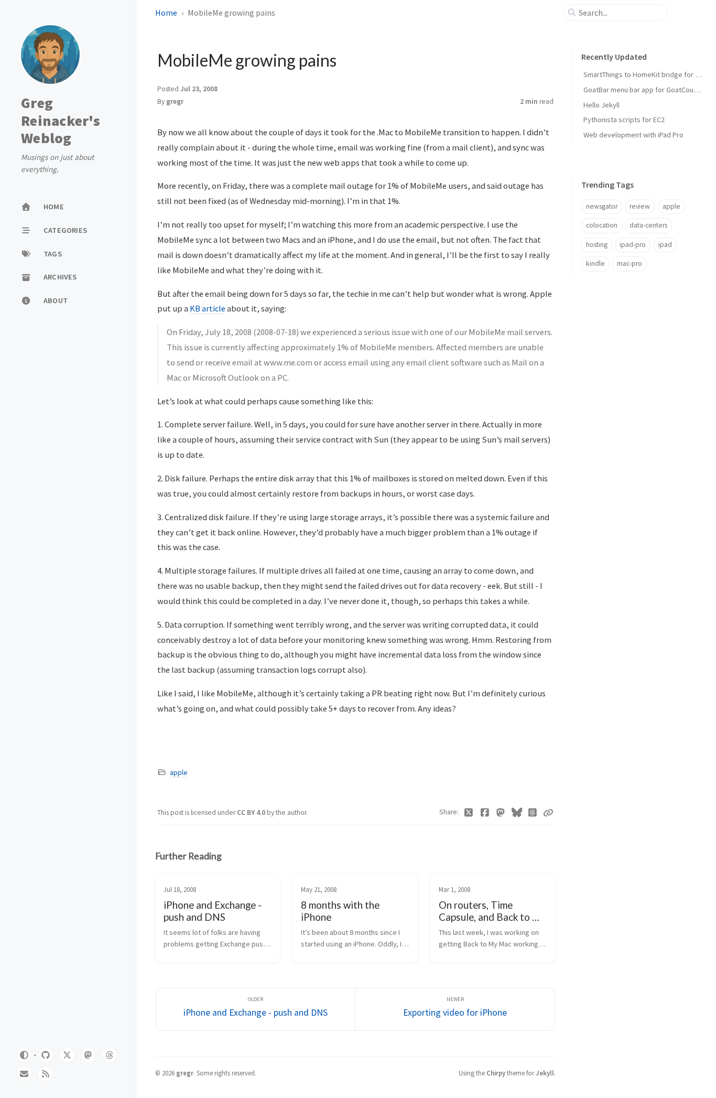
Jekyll (545, 1073)
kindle (595, 263)
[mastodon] (88, 1055)
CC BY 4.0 (252, 812)
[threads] (109, 1055)
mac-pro (629, 263)
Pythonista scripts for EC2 (624, 119)
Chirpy (495, 1073)
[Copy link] (548, 812)
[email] (24, 1074)
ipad (665, 244)
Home (166, 12)
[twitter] (67, 1055)
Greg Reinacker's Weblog (60, 120)
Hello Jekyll (601, 105)
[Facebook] (485, 812)
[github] (45, 1055)
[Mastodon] (501, 812)
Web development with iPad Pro (633, 134)
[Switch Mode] (24, 1055)
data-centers (648, 225)
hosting (596, 244)
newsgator (601, 206)
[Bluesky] (517, 812)
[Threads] (533, 812)
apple (179, 772)
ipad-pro (633, 244)
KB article (207, 308)
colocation (601, 225)
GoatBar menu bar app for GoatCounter (645, 89)
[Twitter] (469, 812)
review (640, 206)
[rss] (45, 1074)
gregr (174, 101)
